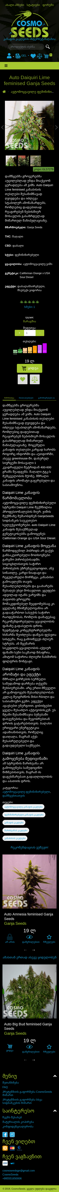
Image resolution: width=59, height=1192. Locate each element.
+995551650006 (12, 1178)
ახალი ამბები (14, 5)
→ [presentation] (33, 949)
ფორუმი (48, 5)
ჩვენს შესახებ (12, 1117)
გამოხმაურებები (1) (46, 398)
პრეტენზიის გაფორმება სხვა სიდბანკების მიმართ (22, 1101)
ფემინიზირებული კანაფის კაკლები (23, 814)
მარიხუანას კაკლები (15, 830)
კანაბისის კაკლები (14, 838)
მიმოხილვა (9, 398)
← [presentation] (25, 949)
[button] (10, 56)
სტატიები (33, 5)
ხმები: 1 (29, 307)
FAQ (5, 1087)
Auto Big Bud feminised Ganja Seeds (28, 1026)
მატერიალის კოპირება (18, 1122)
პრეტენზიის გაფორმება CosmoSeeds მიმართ (27, 1093)
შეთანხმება (10, 1082)
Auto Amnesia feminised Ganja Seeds (28, 916)
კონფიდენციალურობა (17, 1126)
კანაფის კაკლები (13, 822)
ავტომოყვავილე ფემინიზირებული (26, 792)
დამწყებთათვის (13, 795)
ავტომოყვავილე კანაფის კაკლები (23, 806)
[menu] (22, 55)
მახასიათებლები (26, 398)
